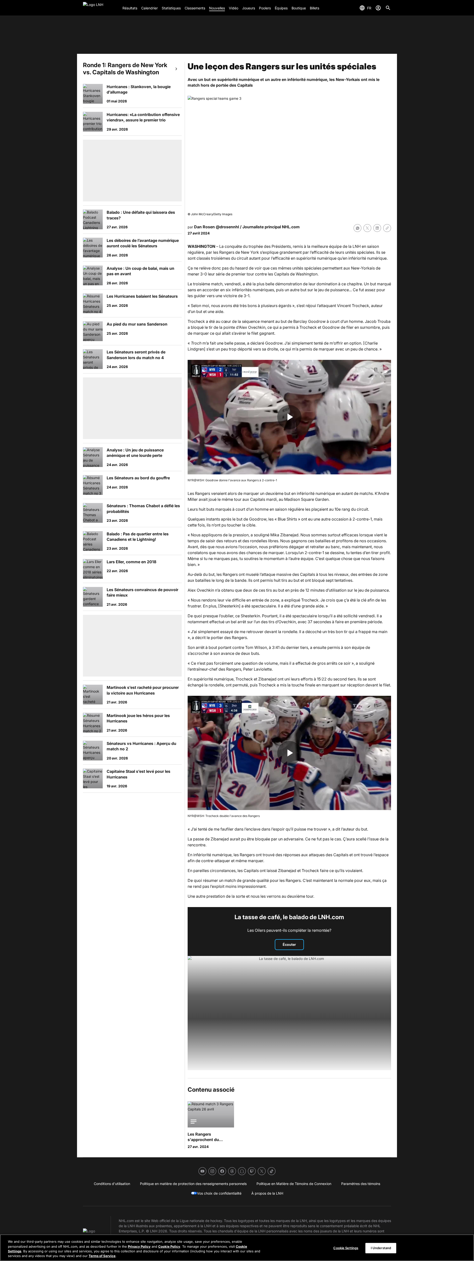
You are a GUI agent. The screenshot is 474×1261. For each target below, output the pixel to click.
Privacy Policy (139, 1246)
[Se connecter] (378, 8)
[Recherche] (388, 8)
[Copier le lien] (387, 228)
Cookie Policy (169, 1246)
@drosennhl (227, 226)
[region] (237, 1247)
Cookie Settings (345, 1248)
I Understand (381, 1248)
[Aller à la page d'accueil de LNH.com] (100, 8)
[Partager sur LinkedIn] (377, 228)
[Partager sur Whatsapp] (357, 228)
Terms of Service (102, 1256)
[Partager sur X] (367, 228)
